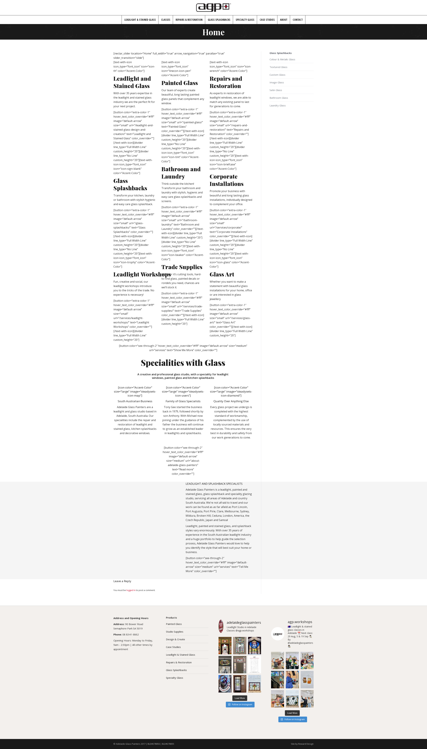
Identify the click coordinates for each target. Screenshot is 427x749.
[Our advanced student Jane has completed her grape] (292, 698)
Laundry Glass (278, 105)
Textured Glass (278, 67)
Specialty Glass (174, 677)
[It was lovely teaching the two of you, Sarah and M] (307, 660)
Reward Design (306, 743)
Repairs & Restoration (179, 662)
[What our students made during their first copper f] (307, 698)
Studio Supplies (174, 631)
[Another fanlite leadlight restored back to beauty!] (239, 664)
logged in (131, 590)
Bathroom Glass (279, 97)
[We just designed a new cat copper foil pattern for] (307, 679)
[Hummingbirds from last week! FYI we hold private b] (277, 660)
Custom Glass (277, 74)
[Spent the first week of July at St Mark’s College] (254, 645)
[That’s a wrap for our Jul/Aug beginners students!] (292, 660)
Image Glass (277, 82)
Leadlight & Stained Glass (180, 654)
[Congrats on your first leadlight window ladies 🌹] (292, 679)
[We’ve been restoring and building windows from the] (254, 683)
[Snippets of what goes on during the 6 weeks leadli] (277, 698)
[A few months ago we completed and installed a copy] (239, 645)
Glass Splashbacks (176, 670)
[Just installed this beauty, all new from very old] (225, 664)
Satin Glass (276, 90)
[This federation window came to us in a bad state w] (225, 645)
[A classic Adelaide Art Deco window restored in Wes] (239, 683)
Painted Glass (174, 624)
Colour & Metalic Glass (282, 59)
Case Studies (173, 647)
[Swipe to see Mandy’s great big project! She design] (277, 679)
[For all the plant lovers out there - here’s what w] (254, 664)
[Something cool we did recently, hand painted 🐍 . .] (225, 683)
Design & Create (175, 639)
